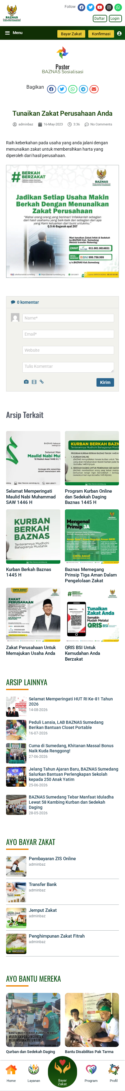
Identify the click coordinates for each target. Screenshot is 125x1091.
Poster (62, 66)
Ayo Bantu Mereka (33, 978)
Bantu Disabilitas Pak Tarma (89, 1051)
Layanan (34, 1081)
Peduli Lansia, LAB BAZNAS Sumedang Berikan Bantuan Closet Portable (66, 725)
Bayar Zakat (62, 1082)
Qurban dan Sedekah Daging (30, 1051)
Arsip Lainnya (26, 681)
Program (91, 1081)
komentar (28, 302)
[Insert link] (43, 381)
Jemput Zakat (43, 910)
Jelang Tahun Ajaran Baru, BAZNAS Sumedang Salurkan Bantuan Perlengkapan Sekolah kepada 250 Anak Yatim (73, 774)
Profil (114, 1081)
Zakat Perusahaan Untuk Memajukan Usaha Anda (31, 650)
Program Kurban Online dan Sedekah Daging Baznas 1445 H (88, 496)
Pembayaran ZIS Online (52, 858)
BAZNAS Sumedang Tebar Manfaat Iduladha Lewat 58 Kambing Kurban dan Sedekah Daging (71, 802)
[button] (51, 89)
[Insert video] (35, 381)
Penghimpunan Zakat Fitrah (57, 936)
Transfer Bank (43, 884)
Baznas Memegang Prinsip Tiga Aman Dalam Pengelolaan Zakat (91, 575)
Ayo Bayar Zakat (30, 841)
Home (11, 1081)
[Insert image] (27, 381)
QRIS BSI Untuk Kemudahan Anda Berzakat (82, 653)
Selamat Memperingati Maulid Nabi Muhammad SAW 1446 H (31, 496)
